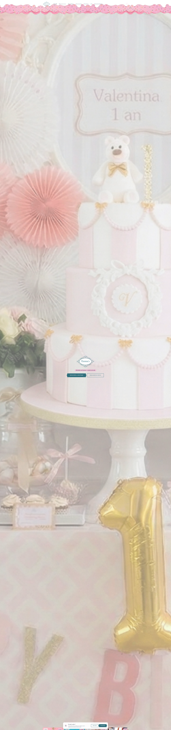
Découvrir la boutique (76, 375)
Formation (86, 3)
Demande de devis (98, 3)
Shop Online (71, 3)
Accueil (55, 3)
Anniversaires (79, 3)
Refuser (95, 725)
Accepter (103, 725)
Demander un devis (95, 375)
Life (91, 3)
